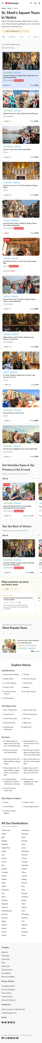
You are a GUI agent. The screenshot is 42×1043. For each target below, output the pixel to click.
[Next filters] (38, 36)
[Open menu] (3, 3)
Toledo (4, 921)
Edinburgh (25, 851)
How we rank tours (8, 47)
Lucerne (24, 876)
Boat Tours (27, 723)
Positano (5, 900)
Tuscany (4, 925)
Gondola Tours (9, 714)
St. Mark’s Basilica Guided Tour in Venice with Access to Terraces (12, 782)
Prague (24, 900)
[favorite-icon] (36, 55)
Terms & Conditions (8, 989)
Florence (25, 855)
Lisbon (24, 872)
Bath (3, 837)
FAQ (3, 963)
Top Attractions (7, 970)
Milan (3, 883)
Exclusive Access (9, 723)
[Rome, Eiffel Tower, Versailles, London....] (31, 3)
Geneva (24, 858)
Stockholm (25, 914)
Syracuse (5, 918)
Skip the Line (12, 37)
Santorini (5, 907)
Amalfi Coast (6, 830)
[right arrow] (36, 582)
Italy (9, 8)
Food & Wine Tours (10, 718)
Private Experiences (30, 714)
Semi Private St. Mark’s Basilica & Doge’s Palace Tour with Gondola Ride (32, 752)
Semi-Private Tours (30, 710)
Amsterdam (25, 830)
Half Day (36, 37)
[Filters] (3, 37)
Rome (23, 904)
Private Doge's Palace (31, 806)
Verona (4, 932)
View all (5, 478)
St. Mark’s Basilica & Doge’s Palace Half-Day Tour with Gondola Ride (12, 743)
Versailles (25, 932)
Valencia (24, 925)
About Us (5, 952)
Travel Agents (6, 973)
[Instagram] (8, 1022)
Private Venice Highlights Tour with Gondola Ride (31, 782)
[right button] (38, 478)
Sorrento (5, 914)
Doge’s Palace (8, 679)
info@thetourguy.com (9, 1013)
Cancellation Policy (8, 986)
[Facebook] (5, 1022)
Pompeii (24, 893)
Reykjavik (5, 904)
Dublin (4, 851)
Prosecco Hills (9, 687)
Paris (23, 890)
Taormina (25, 918)
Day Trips (27, 718)
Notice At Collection (9, 1000)
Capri (23, 844)
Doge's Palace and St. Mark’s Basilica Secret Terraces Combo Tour (31, 770)
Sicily (23, 911)
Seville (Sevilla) (7, 911)
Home (4, 8)
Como (24, 848)
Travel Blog (5, 956)
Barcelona (25, 834)
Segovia (24, 907)
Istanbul (4, 869)
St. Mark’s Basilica (10, 683)
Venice (15, 8)
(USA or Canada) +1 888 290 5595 (13, 1009)
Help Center (6, 966)
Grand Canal (28, 683)
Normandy (5, 890)
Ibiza (3, 865)
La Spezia (5, 872)
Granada (24, 862)
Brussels (24, 841)
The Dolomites (9, 698)
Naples (4, 886)
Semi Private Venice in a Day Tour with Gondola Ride (32, 761)
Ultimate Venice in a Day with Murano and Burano (31, 743)
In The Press (6, 959)
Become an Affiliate (8, 977)
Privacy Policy (6, 993)
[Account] (35, 3)
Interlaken (25, 865)
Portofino (25, 897)
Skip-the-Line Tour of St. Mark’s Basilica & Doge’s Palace (12, 761)
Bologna (26, 687)
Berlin (24, 837)
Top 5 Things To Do (10, 710)
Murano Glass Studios (11, 674)
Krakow (24, 869)
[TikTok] (11, 1022)
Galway (4, 858)
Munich (24, 883)
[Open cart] (39, 3)
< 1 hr (28, 37)
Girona (4, 862)
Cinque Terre (6, 848)
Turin (23, 921)
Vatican (4, 928)
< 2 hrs (21, 37)
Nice (23, 886)
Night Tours (28, 727)
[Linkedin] (14, 1022)
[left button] (34, 478)
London (4, 876)
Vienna (4, 935)
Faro (3, 855)
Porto (3, 897)
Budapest (5, 844)
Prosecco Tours (29, 802)
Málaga (24, 879)
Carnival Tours (9, 806)
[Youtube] (3, 1022)
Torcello (26, 674)
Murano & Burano (30, 679)
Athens (4, 834)
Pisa (3, 893)
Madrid (4, 879)
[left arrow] (32, 582)
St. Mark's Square (30, 691)
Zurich (24, 935)
